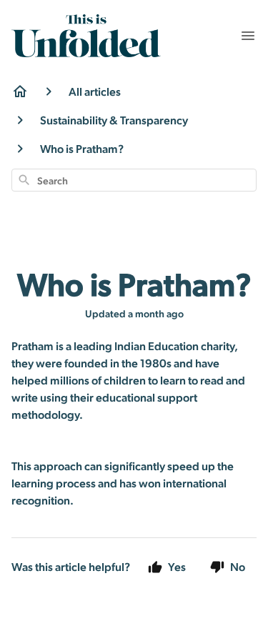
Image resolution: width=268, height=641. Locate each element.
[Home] (20, 91)
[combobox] (134, 180)
